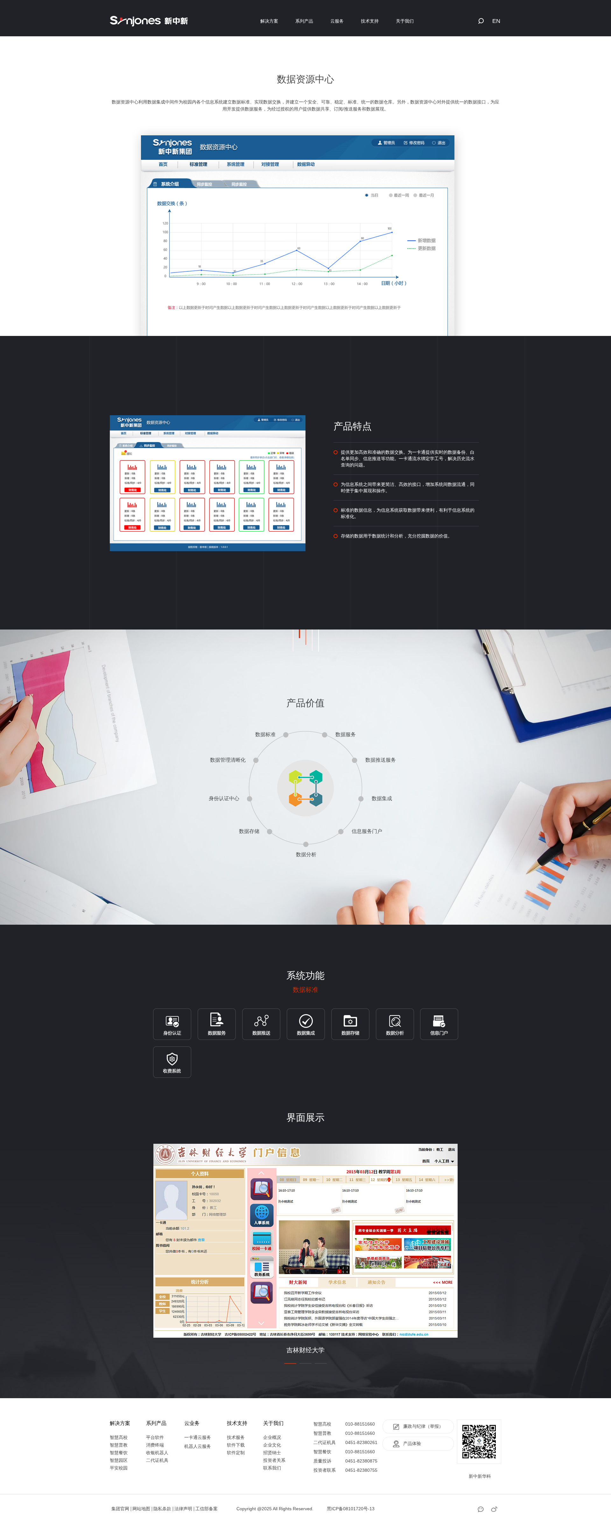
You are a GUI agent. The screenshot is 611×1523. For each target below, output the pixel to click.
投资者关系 (274, 1460)
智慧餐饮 (119, 1452)
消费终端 (155, 1445)
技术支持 (370, 21)
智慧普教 (119, 1445)
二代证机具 (157, 1460)
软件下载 (236, 1445)
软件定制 (236, 1452)
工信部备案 (206, 1508)
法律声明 (183, 1508)
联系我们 (272, 1467)
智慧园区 (119, 1460)
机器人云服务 (197, 1446)
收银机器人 (157, 1452)
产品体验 (412, 1443)
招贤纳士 (272, 1452)
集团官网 (120, 1508)
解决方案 (269, 21)
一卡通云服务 (197, 1437)
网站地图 (141, 1508)
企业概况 (272, 1437)
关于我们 (405, 21)
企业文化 (272, 1445)
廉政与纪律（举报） (423, 1426)
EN (496, 21)
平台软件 (155, 1437)
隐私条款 (162, 1508)
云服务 (337, 21)
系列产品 (304, 21)
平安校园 (119, 1467)
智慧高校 (119, 1437)
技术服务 (236, 1437)
